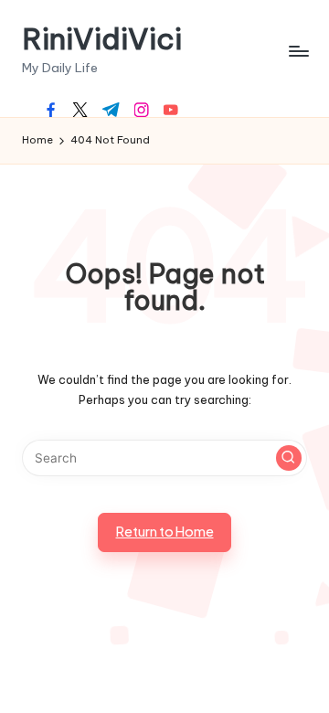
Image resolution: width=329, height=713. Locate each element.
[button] (289, 458)
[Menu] (298, 51)
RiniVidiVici (102, 39)
